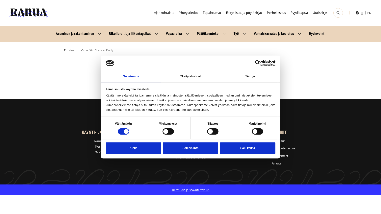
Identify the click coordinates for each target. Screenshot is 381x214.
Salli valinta (190, 148)
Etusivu (69, 50)
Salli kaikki (247, 148)
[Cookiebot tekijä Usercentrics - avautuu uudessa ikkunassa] (258, 63)
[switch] (168, 131)
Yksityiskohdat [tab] (190, 76)
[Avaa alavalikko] (99, 33)
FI (362, 13)
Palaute (276, 163)
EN (369, 13)
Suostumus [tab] (131, 76)
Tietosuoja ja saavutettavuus (191, 190)
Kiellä (133, 148)
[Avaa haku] (338, 13)
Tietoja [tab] (250, 76)
